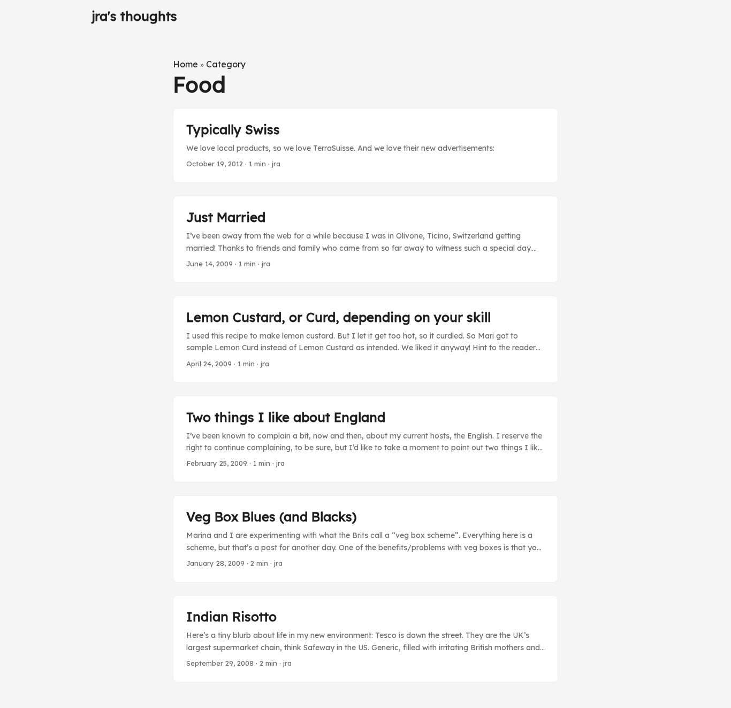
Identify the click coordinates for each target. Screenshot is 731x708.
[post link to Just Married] (365, 239)
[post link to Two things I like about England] (365, 439)
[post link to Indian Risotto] (365, 639)
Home (185, 64)
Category (226, 64)
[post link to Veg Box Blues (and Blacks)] (365, 539)
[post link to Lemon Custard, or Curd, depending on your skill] (365, 339)
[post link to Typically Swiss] (365, 145)
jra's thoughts (134, 16)
